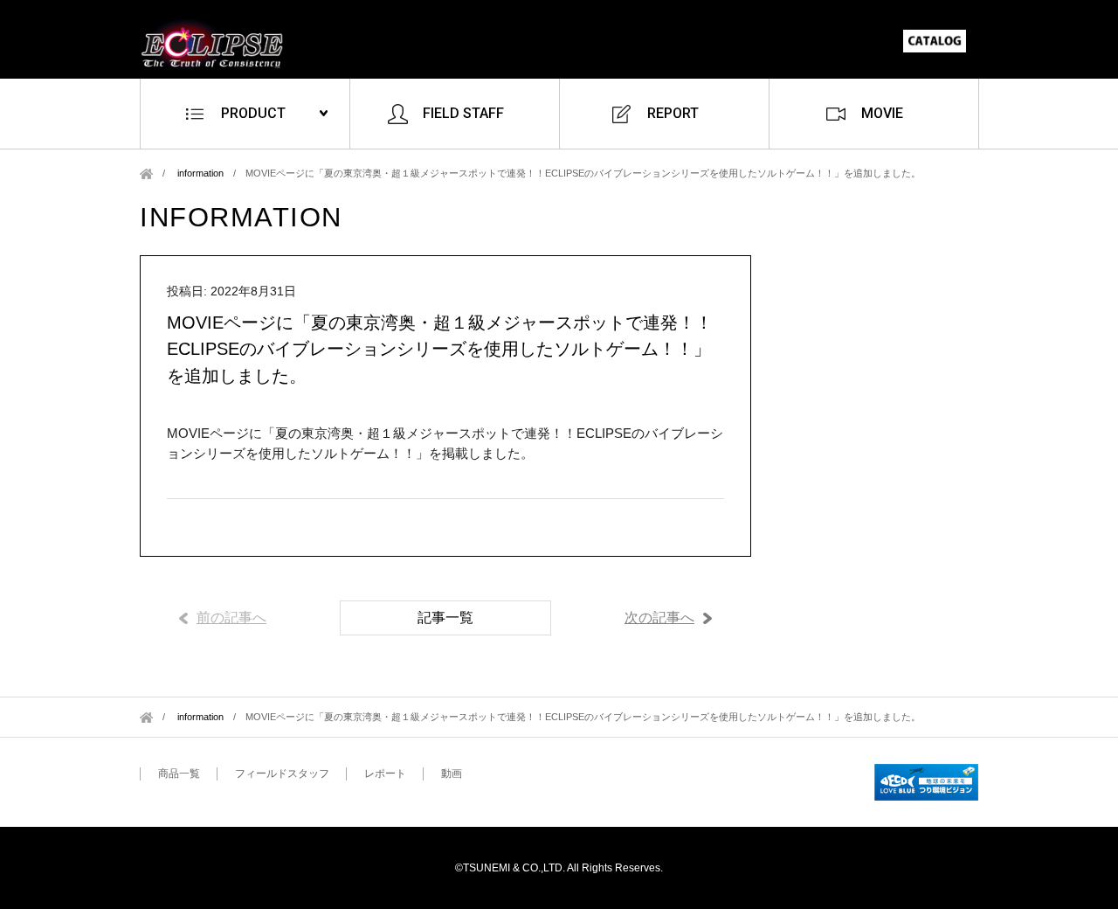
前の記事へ (231, 617)
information (200, 173)
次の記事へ (659, 617)
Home (146, 173)
